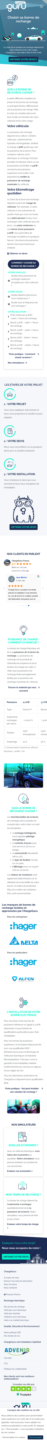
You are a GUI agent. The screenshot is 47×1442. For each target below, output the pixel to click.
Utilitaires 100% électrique (15, 1317)
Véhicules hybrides (12, 1313)
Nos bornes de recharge (14, 1307)
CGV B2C (8, 1358)
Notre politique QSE (12, 1332)
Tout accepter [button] (35, 1437)
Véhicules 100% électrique (15, 1310)
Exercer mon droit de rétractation (18, 1281)
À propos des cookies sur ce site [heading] (23, 1410)
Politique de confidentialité (15, 1369)
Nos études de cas (12, 1336)
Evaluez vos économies (19, 1171)
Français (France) (12, 1294)
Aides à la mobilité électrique (16, 1320)
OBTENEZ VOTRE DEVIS (22, 59)
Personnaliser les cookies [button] (13, 1437)
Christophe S (19, 577)
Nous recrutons (10, 1284)
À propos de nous (11, 1278)
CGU (6, 1363)
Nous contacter (10, 1288)
